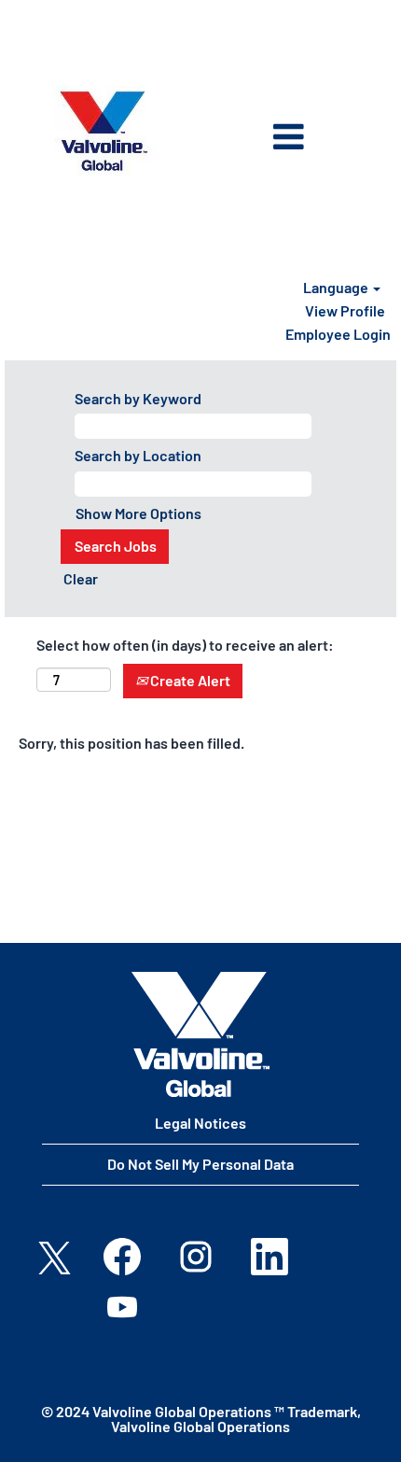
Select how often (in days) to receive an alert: (185, 645)
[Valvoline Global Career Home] (200, 1034)
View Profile (345, 310)
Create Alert (188, 680)
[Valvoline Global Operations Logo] (103, 131)
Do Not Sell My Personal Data (200, 1164)
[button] (259, 138)
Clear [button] (80, 578)
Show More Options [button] (138, 513)
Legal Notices (200, 1123)
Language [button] (337, 287)
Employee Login (338, 334)
